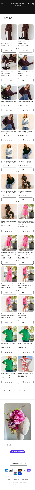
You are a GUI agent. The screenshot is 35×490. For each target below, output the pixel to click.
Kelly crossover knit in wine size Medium (8, 102)
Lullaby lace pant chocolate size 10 (8, 221)
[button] (2, 4)
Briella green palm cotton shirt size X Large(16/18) (8, 374)
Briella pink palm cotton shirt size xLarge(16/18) (24, 314)
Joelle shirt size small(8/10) (25, 373)
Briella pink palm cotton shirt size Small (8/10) (7, 284)
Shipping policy (24, 482)
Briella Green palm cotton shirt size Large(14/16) (25, 344)
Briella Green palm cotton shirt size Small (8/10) (8, 344)
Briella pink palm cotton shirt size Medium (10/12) (25, 284)
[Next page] (20, 395)
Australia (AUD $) (17, 463)
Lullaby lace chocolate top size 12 (25, 192)
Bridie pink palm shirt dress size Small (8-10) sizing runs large (25, 254)
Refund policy (15, 479)
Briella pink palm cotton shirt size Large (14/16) (7, 314)
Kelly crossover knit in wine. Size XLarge (9, 132)
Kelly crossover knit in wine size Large (25, 102)
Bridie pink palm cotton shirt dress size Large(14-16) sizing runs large (26, 222)
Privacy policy (24, 479)
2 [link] (14, 391)
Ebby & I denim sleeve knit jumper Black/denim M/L (8, 192)
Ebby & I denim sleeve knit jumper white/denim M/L (8, 162)
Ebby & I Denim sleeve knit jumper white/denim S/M (25, 132)
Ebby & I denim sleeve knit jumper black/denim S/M (25, 162)
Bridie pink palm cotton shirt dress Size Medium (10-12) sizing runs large (9, 254)
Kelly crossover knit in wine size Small (25, 72)
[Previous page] (4, 391)
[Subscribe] (28, 445)
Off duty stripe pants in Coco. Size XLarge (7, 72)
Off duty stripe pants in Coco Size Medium (7, 42)
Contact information (18, 484)
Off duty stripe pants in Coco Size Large (24, 42)
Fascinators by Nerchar (17, 476)
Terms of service (13, 482)
